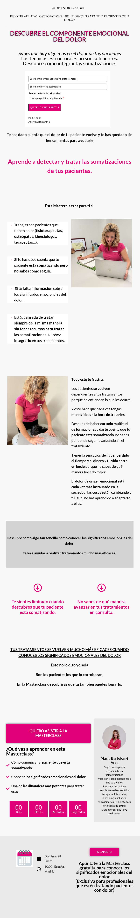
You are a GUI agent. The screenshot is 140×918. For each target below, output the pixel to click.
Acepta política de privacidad (48, 98)
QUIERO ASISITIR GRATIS (44, 107)
